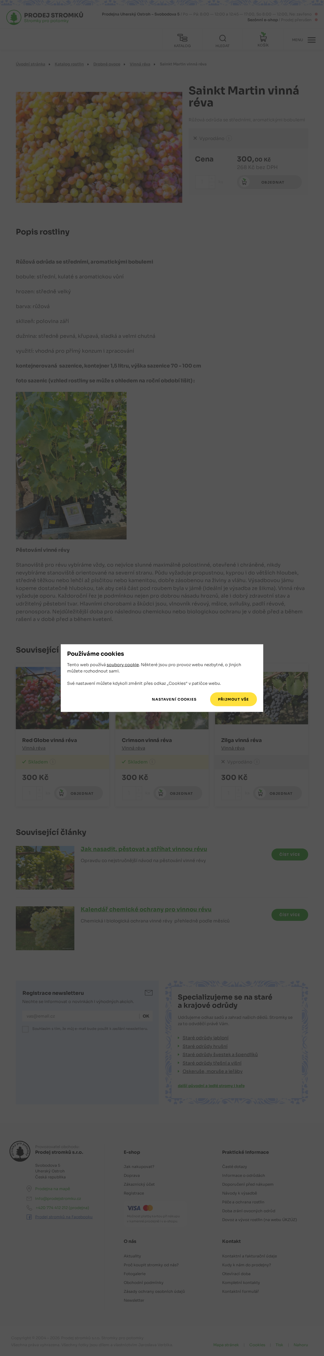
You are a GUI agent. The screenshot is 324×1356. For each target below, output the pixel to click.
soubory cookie (123, 664)
